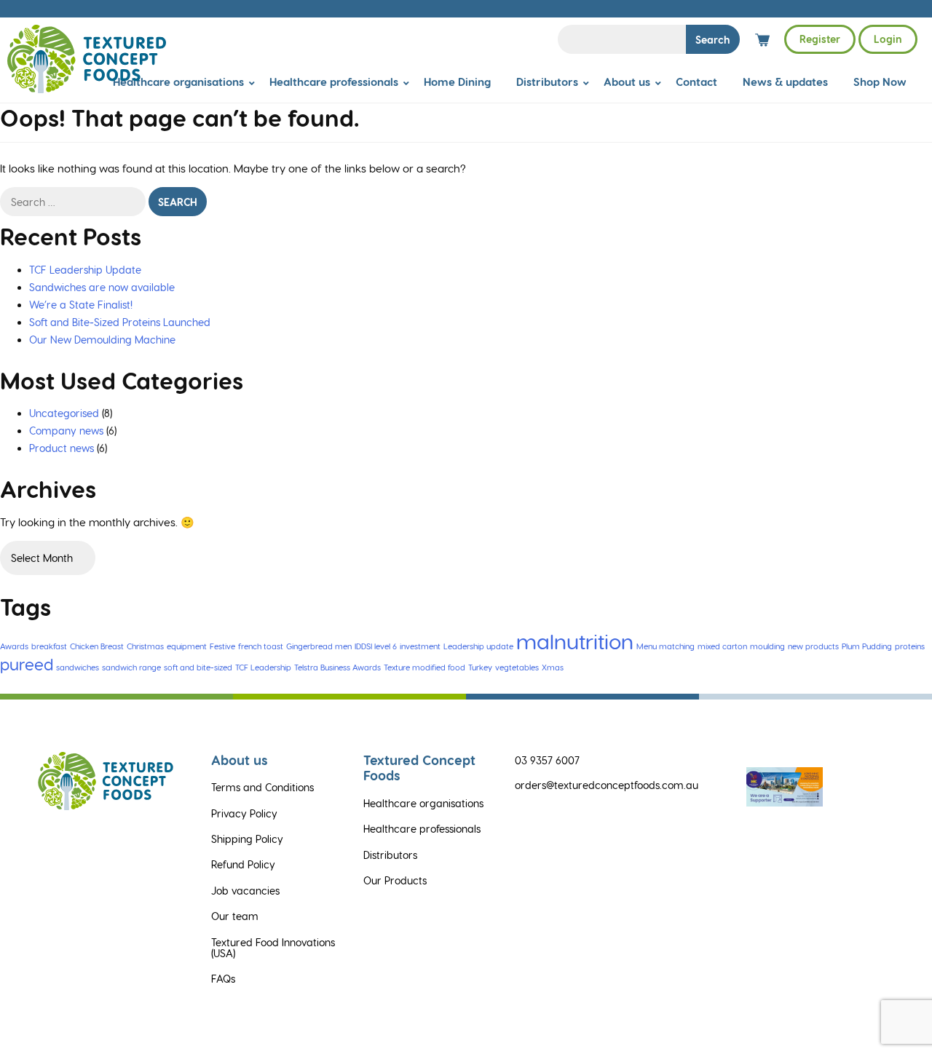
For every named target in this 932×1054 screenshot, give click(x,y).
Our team (234, 916)
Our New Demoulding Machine (102, 339)
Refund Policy (243, 864)
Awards (14, 646)
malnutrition (574, 640)
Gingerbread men (319, 646)
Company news (66, 430)
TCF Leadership (263, 667)
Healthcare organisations (178, 81)
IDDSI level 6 (376, 646)
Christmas (145, 646)
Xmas (553, 667)
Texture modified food (424, 667)
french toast (260, 646)
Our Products (395, 880)
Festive (222, 646)
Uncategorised (64, 413)
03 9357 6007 (547, 760)
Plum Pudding (867, 646)
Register (819, 39)
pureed (26, 663)
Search (712, 39)
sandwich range (131, 667)
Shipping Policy (247, 839)
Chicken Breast (97, 646)
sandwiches (77, 667)
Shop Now (880, 81)
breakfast (49, 646)
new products (813, 646)
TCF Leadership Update (85, 270)
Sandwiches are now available (102, 287)
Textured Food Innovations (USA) (273, 947)
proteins (910, 646)
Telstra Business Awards (337, 667)
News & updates (785, 81)
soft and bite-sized (198, 667)
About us (627, 81)
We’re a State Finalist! (81, 304)
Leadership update (478, 646)
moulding (767, 646)
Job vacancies (245, 890)
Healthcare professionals (333, 81)
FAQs (223, 978)
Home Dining (457, 81)
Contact (696, 81)
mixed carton (722, 646)
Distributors (547, 81)
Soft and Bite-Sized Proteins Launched (119, 322)
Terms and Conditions (262, 787)
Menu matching (665, 646)
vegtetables (517, 667)
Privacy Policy (244, 813)
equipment (187, 646)
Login (888, 39)
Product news (61, 448)
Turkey (480, 667)
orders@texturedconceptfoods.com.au (606, 785)
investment (420, 646)
